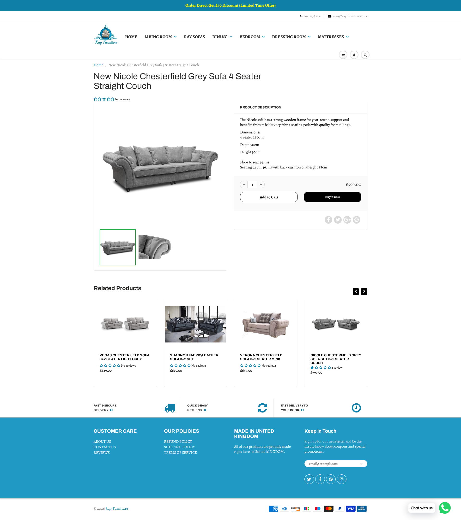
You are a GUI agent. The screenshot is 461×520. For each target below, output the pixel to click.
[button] (104, 99)
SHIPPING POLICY (179, 447)
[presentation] (356, 291)
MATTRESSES (331, 37)
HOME (131, 37)
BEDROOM (250, 37)
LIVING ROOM (158, 37)
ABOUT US (102, 441)
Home (98, 65)
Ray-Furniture (116, 508)
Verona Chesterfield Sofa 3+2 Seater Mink (261, 357)
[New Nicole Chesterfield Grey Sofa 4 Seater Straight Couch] (160, 166)
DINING (220, 37)
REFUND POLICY (178, 441)
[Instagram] (341, 479)
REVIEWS (102, 452)
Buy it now (332, 197)
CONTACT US (105, 447)
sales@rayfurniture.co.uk (350, 16)
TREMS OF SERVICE (180, 452)
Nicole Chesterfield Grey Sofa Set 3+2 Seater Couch (335, 359)
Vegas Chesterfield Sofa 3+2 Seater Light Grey (124, 357)
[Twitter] (309, 479)
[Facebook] (320, 479)
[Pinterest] (331, 479)
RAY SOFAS (194, 37)
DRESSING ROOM (289, 37)
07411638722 (312, 16)
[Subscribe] (361, 464)
